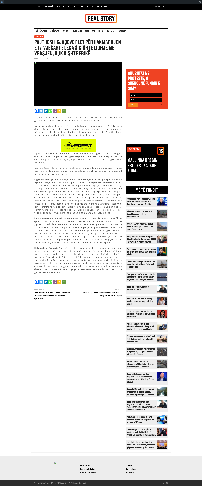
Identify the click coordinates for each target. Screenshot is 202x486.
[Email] (64, 111)
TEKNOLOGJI (104, 6)
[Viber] (55, 111)
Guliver (122, 31)
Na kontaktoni (131, 469)
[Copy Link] (59, 111)
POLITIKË (48, 6)
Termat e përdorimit (87, 469)
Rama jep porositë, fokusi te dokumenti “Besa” (138, 288)
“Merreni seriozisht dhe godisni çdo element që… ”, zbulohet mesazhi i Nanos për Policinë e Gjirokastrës (54, 296)
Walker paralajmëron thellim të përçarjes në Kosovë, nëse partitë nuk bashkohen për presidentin (140, 326)
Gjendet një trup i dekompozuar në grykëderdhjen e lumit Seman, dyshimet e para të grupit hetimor (140, 392)
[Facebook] (37, 111)
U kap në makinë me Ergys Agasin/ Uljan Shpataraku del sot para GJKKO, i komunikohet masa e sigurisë (141, 239)
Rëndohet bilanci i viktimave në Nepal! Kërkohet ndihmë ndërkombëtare (139, 214)
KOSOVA (79, 6)
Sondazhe (77, 31)
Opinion (66, 31)
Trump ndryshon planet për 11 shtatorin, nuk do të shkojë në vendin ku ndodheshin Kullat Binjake (141, 432)
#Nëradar (54, 31)
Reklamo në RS (86, 465)
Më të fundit (41, 31)
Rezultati (161, 105)
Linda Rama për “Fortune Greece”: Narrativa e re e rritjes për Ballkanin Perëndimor (141, 314)
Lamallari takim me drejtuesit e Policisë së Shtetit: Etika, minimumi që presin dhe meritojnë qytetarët (141, 445)
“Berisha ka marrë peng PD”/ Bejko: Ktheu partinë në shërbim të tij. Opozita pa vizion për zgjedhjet (141, 201)
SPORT (101, 31)
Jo (133, 100)
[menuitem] (2, 2)
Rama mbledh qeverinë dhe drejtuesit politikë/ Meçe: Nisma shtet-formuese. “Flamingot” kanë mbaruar (140, 378)
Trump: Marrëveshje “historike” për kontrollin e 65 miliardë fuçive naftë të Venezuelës (141, 264)
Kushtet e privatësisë (88, 473)
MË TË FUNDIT (146, 190)
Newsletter (130, 473)
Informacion (130, 465)
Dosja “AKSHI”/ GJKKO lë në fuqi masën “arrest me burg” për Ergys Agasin (140, 301)
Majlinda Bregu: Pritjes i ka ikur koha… (142, 165)
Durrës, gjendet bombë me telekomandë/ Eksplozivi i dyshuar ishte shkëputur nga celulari (140, 364)
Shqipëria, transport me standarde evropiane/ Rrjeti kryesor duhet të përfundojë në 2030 (141, 351)
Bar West (111, 31)
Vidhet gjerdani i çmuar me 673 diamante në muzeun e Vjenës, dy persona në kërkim (140, 419)
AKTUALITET (64, 6)
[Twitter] (41, 111)
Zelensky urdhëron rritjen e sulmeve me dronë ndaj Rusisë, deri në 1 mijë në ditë (141, 252)
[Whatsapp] (50, 111)
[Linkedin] (46, 111)
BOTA (90, 6)
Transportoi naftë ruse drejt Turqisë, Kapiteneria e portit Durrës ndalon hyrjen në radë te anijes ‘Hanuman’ (141, 277)
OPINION (134, 149)
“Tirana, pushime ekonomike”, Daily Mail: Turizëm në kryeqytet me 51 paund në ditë (141, 339)
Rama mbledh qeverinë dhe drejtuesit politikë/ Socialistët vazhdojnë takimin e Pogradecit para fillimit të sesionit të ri (141, 406)
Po (134, 95)
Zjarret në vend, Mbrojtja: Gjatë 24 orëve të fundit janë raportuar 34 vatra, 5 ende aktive (140, 227)
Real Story (90, 31)
